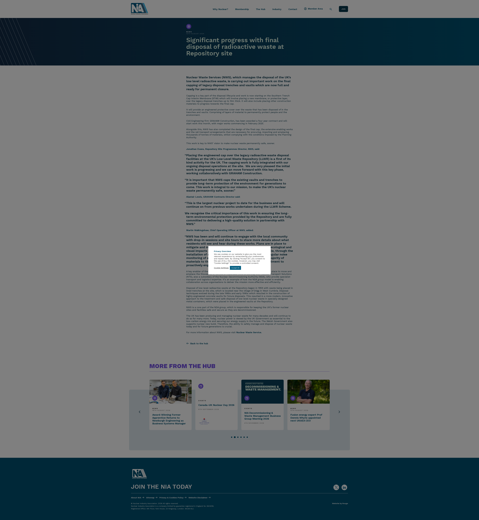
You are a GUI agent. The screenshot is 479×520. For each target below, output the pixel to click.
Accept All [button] (235, 268)
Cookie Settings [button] (221, 268)
